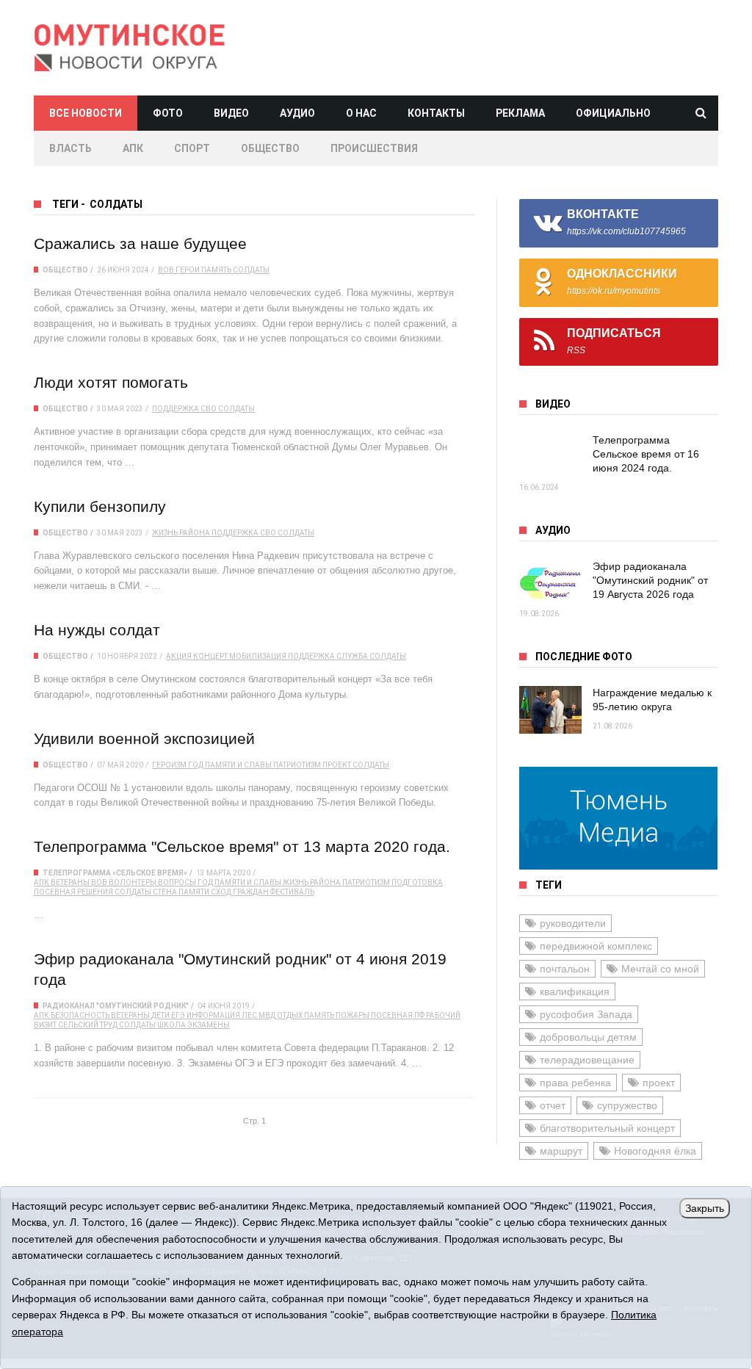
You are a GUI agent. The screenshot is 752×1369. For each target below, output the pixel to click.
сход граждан (240, 892)
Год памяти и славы (230, 765)
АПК (133, 148)
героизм (169, 765)
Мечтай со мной (660, 969)
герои (188, 270)
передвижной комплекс (596, 946)
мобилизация (257, 656)
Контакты (436, 113)
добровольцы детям (588, 1037)
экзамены (208, 1025)
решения (95, 892)
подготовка (417, 882)
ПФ (419, 1015)
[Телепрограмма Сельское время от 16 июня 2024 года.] (550, 457)
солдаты (251, 270)
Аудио (297, 113)
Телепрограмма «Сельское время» (115, 873)
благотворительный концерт (607, 1128)
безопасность (80, 1015)
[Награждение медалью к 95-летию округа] (550, 710)
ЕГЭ (178, 1015)
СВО (208, 409)
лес (249, 1015)
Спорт (192, 148)
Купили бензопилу (100, 506)
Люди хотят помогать (111, 382)
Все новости (85, 113)
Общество (270, 148)
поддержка (175, 409)
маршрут (561, 1151)
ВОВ (166, 270)
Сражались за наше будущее (140, 243)
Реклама (520, 113)
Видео (231, 113)
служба (352, 656)
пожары (352, 1015)
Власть (70, 148)
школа (171, 1025)
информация (213, 1015)
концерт (210, 656)
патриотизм (297, 765)
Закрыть (704, 1208)
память (216, 270)
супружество (627, 1105)
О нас (361, 113)
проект (336, 765)
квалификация (575, 991)
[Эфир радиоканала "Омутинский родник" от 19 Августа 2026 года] (550, 583)
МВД (266, 1015)
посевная (55, 892)
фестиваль (292, 892)
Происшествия (374, 148)
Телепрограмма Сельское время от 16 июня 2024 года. (646, 454)
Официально (613, 113)
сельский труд (88, 1025)
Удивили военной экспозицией (144, 738)
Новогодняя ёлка (655, 1151)
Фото (168, 113)
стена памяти (181, 892)
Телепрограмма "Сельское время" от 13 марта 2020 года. (242, 846)
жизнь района (181, 533)
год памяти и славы (239, 882)
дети (160, 1015)
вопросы (177, 882)
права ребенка (575, 1082)
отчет (552, 1105)
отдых (290, 1015)
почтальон (565, 969)
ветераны (70, 882)
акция (179, 656)
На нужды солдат (97, 629)
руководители (573, 923)
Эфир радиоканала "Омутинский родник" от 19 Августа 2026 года (650, 580)
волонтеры (132, 882)
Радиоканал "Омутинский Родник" (116, 1006)
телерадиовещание (587, 1060)
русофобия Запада (586, 1014)
